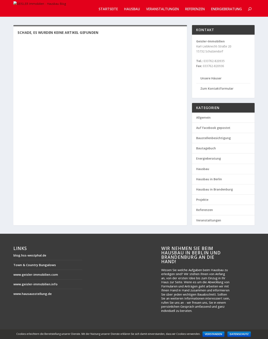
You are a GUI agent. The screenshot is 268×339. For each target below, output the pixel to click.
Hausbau (132, 9)
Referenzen (195, 9)
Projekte (202, 200)
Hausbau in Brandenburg (214, 189)
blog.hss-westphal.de (29, 255)
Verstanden (213, 334)
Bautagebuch (206, 148)
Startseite (108, 9)
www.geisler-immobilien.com (35, 274)
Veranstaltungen (162, 9)
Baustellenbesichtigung (213, 138)
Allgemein (203, 117)
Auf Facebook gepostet (213, 128)
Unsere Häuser (211, 78)
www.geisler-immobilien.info (35, 284)
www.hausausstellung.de (32, 294)
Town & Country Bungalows (34, 265)
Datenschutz (239, 334)
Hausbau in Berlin (209, 179)
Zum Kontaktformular (216, 88)
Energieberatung (226, 9)
